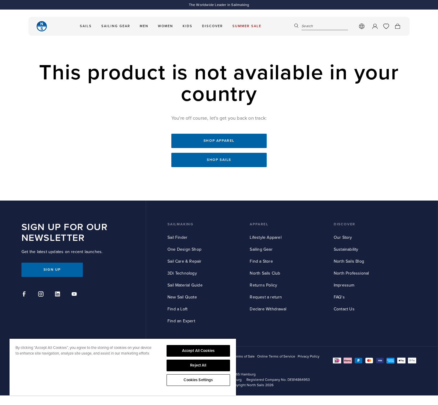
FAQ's (339, 297)
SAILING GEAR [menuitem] (115, 26)
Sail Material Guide (185, 285)
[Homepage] (42, 26)
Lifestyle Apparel (265, 237)
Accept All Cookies (198, 350)
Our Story (343, 237)
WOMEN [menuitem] (165, 26)
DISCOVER (344, 224)
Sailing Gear (261, 249)
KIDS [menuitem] (187, 26)
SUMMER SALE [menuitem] (246, 26)
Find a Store (261, 261)
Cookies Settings (198, 380)
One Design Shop (184, 249)
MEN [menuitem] (144, 26)
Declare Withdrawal (268, 309)
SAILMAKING (180, 224)
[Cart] (397, 26)
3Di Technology (182, 273)
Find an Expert (181, 321)
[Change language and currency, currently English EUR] (361, 26)
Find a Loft (177, 309)
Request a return (266, 297)
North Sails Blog (349, 261)
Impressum (344, 285)
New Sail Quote (182, 297)
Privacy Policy (308, 356)
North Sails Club (265, 273)
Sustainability (346, 249)
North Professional (351, 273)
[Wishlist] (386, 26)
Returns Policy (263, 285)
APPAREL (259, 224)
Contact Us (344, 309)
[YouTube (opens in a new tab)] (75, 294)
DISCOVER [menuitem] (212, 26)
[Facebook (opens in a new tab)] (25, 294)
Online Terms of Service (276, 356)
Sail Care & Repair (184, 261)
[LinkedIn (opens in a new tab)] (58, 294)
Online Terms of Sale (238, 356)
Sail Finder (177, 237)
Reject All (198, 365)
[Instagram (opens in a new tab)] (41, 294)
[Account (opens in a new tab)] (374, 26)
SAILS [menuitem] (86, 26)
